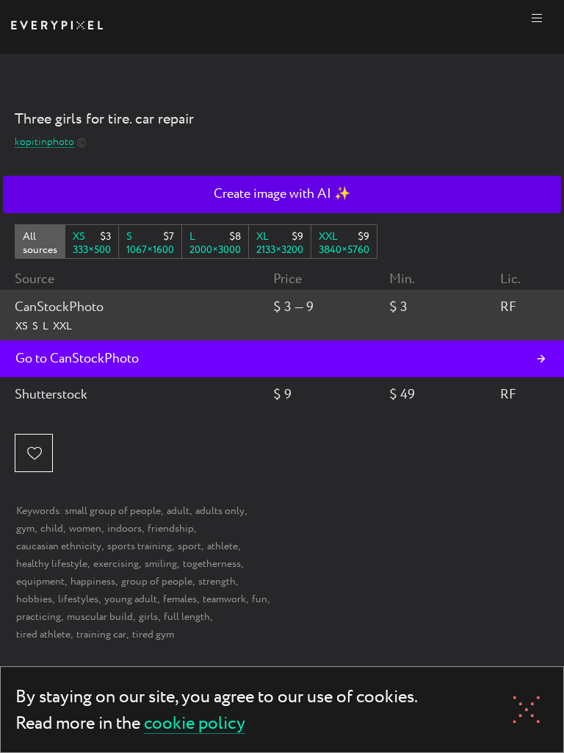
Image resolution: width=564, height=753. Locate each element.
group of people (156, 581)
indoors (124, 528)
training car (101, 634)
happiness (92, 581)
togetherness (212, 564)
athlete (222, 546)
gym (25, 528)
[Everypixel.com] (57, 26)
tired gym (153, 634)
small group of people (113, 511)
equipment (40, 581)
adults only (220, 511)
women (85, 528)
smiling (161, 564)
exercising (116, 564)
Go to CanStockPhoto (77, 358)
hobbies (34, 599)
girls (148, 617)
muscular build (100, 617)
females (180, 599)
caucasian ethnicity (58, 546)
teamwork (224, 599)
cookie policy (194, 724)
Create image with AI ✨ (282, 194)
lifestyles (78, 599)
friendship (171, 528)
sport (189, 546)
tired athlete (43, 634)
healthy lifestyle (51, 564)
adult (178, 511)
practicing (38, 617)
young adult (130, 599)
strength (217, 581)
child (51, 528)
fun (259, 599)
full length (187, 617)
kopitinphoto (44, 142)
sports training (139, 546)
